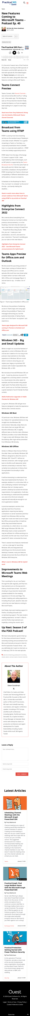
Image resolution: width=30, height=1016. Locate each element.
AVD (4, 655)
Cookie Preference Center (15, 1004)
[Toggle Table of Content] (15, 36)
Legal (4, 1002)
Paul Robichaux (11, 955)
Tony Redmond (11, 822)
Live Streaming (10, 655)
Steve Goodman (19, 28)
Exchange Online (9, 926)
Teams (3, 9)
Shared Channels (20, 93)
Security (6, 978)
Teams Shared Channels (20, 657)
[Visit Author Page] (13, 676)
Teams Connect (10, 657)
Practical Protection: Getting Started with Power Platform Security (14, 950)
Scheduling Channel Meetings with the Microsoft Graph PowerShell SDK (12, 816)
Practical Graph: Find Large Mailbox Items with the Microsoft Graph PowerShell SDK (14, 886)
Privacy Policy (22, 1002)
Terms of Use (12, 1002)
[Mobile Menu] (27, 3)
